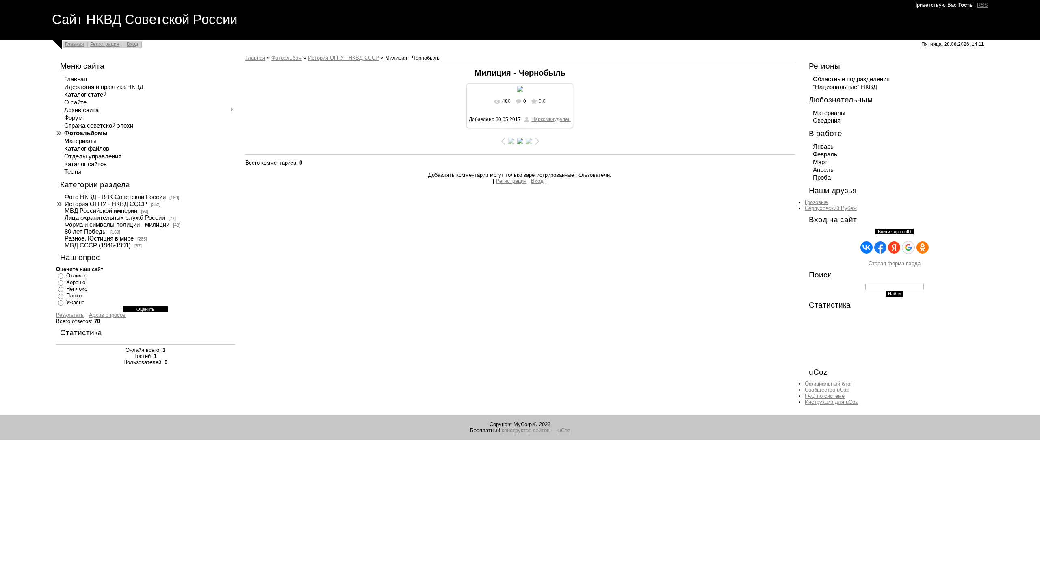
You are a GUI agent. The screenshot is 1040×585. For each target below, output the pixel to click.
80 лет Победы (86, 231)
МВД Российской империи (101, 211)
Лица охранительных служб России (115, 217)
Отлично (76, 276)
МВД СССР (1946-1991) (98, 245)
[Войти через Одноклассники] (922, 247)
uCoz (564, 430)
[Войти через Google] (908, 247)
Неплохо (76, 289)
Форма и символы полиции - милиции (117, 224)
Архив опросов (107, 315)
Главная (74, 44)
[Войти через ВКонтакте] (866, 247)
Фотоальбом (286, 58)
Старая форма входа (895, 263)
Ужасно (75, 302)
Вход (132, 44)
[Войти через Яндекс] (894, 247)
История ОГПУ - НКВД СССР (106, 204)
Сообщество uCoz (827, 390)
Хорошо (75, 282)
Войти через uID (894, 231)
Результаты (70, 315)
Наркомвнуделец (551, 119)
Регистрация (104, 44)
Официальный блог (828, 384)
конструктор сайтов (526, 430)
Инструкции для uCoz (831, 402)
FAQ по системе (825, 396)
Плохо (74, 295)
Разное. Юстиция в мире (99, 238)
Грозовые (816, 202)
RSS (982, 5)
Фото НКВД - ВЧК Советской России (115, 197)
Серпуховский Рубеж (831, 208)
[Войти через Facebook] (880, 247)
